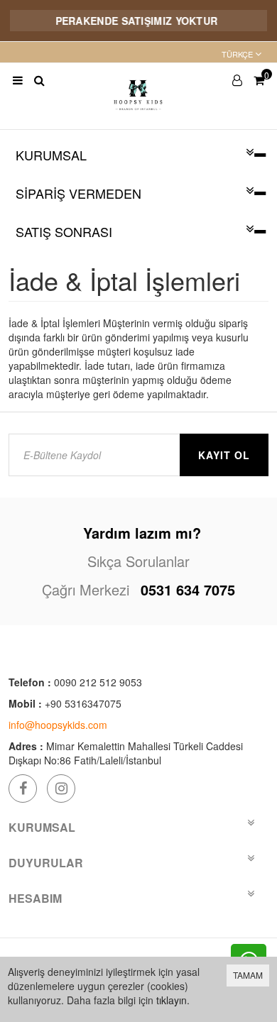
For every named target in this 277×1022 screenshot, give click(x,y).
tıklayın (171, 1000)
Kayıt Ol (224, 455)
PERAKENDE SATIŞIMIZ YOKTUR (131, 20)
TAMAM (248, 975)
